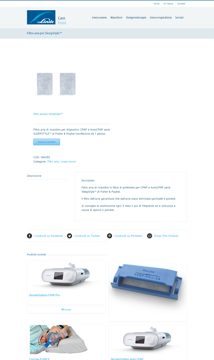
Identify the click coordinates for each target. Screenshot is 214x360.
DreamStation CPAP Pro (44, 295)
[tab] (48, 175)
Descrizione (34, 175)
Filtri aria (53, 161)
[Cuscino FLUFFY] (66, 339)
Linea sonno (68, 161)
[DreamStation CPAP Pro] (66, 275)
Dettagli (67, 309)
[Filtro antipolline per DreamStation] (148, 280)
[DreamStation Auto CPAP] (148, 339)
